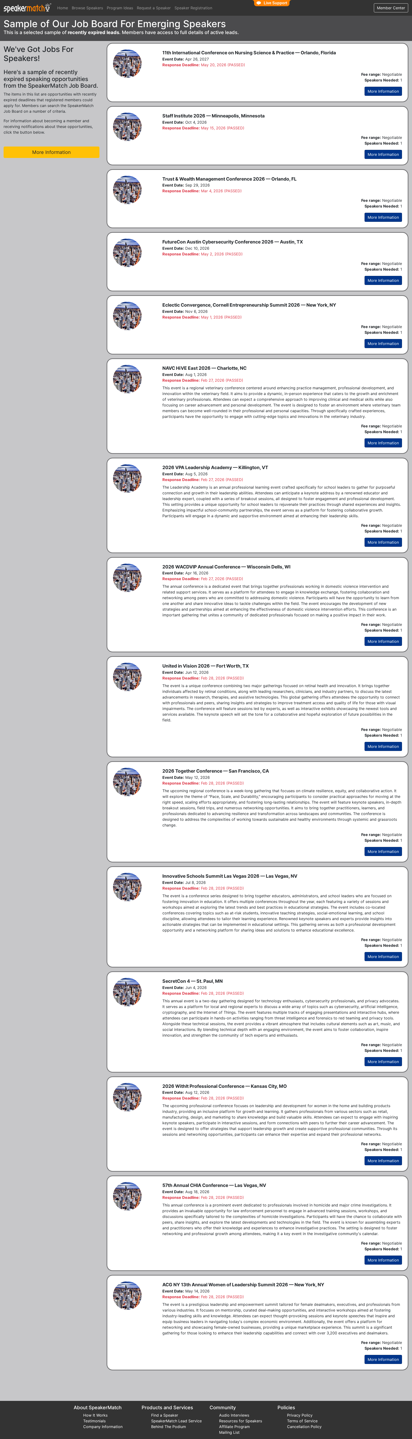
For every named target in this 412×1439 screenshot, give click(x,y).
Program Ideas (120, 7)
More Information (383, 91)
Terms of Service (302, 1421)
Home (62, 7)
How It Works (95, 1415)
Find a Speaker (164, 1415)
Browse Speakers (87, 7)
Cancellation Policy (304, 1426)
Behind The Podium (168, 1426)
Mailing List (229, 1432)
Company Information (103, 1426)
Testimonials (94, 1421)
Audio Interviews (234, 1415)
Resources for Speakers (240, 1421)
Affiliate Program (234, 1426)
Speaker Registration (193, 7)
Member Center (391, 7)
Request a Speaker (154, 7)
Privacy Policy (300, 1415)
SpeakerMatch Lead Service (176, 1421)
